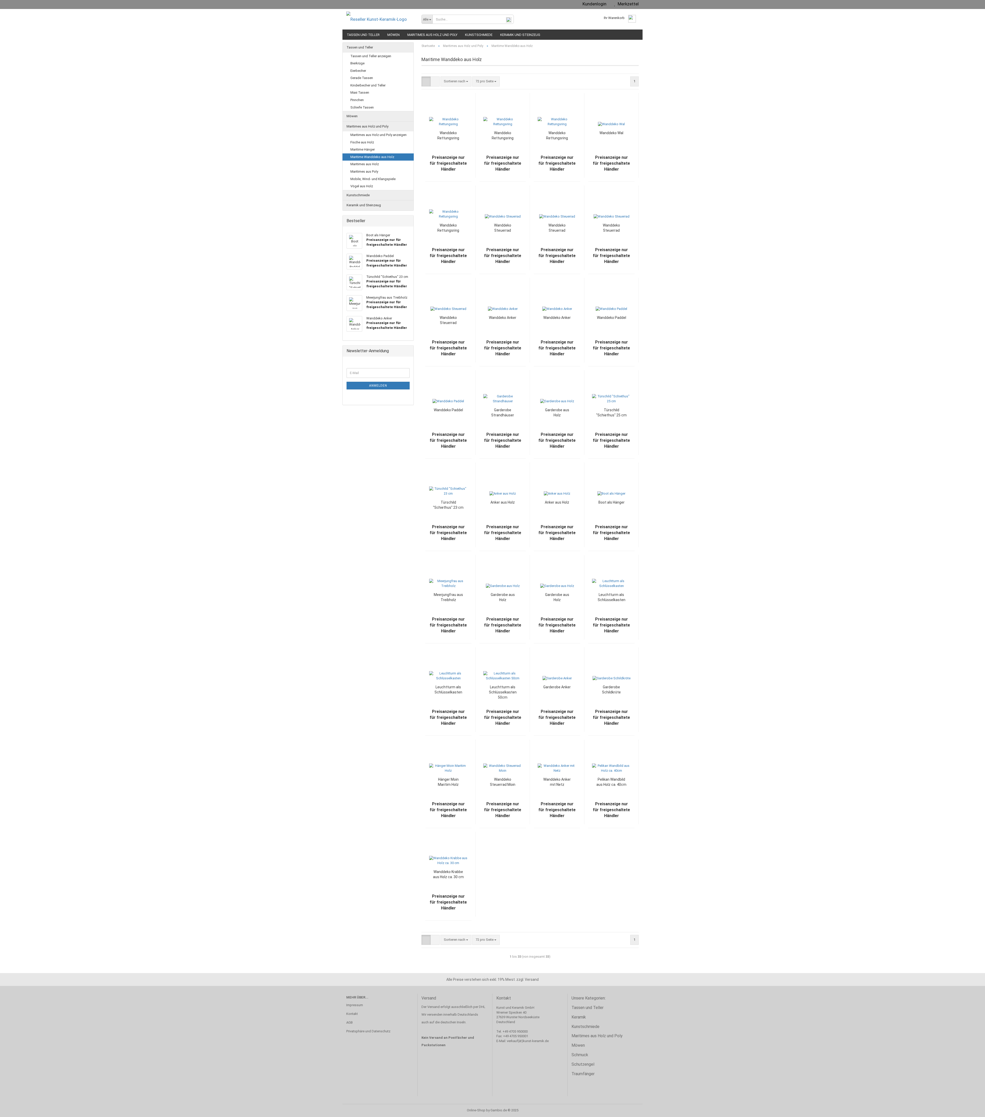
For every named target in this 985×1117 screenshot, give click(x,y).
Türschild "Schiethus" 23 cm (448, 504)
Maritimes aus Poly (364, 171)
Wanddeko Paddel (611, 318)
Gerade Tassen (361, 78)
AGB (349, 1022)
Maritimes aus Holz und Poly (432, 35)
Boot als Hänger (611, 502)
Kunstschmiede (479, 35)
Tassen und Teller (363, 35)
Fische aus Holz (362, 142)
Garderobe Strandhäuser (502, 412)
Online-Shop (476, 1110)
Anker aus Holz (502, 502)
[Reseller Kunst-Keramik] (380, 19)
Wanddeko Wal (611, 133)
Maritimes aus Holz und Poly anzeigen (378, 135)
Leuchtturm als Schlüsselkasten (611, 597)
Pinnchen (357, 100)
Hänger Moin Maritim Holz (448, 782)
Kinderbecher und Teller (368, 85)
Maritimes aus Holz (364, 164)
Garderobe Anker (557, 687)
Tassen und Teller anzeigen (370, 56)
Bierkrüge (357, 63)
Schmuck (580, 1054)
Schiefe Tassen (362, 107)
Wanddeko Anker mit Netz (557, 782)
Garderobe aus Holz (557, 412)
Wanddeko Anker (502, 318)
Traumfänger (583, 1073)
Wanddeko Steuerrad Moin (502, 782)
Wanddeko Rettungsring (448, 135)
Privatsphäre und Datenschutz (368, 1031)
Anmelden (378, 385)
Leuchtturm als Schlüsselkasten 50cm (503, 692)
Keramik (579, 1017)
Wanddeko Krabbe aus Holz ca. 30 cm (448, 874)
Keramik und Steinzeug (520, 35)
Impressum (354, 1005)
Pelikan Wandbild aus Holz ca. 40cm (611, 782)
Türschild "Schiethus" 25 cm (611, 412)
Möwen (393, 35)
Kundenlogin (593, 3)
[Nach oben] (971, 1109)
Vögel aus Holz (361, 186)
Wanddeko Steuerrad (502, 227)
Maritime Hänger (362, 149)
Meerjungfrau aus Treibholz (448, 597)
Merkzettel (627, 3)
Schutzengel (583, 1064)
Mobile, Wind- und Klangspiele (373, 179)
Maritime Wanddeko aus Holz (372, 157)
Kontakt (352, 1014)
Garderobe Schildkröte (611, 689)
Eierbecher (358, 71)
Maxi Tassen (359, 92)
